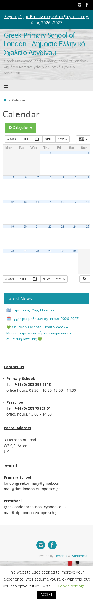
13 (25, 202)
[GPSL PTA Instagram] (79, 5)
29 (49, 251)
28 (37, 251)
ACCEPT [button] (46, 594)
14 (37, 202)
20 (25, 226)
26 (12, 251)
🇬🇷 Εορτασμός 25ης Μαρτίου (30, 310)
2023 (13, 139)
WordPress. (79, 556)
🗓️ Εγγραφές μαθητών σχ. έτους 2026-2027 (42, 318)
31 (74, 251)
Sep (48, 139)
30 (62, 251)
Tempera (60, 556)
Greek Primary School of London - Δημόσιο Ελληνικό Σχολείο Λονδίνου (44, 44)
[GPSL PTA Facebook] (86, 5)
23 (62, 226)
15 (49, 202)
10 (74, 177)
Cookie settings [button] (71, 586)
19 (12, 226)
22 (49, 226)
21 (37, 226)
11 (87, 177)
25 (87, 226)
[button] (85, 279)
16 (62, 202)
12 (12, 202)
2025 (61, 139)
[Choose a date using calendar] (37, 139)
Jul (26, 139)
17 (74, 202)
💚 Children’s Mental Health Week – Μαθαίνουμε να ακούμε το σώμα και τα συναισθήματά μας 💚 (38, 333)
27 (25, 251)
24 (74, 226)
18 (87, 202)
